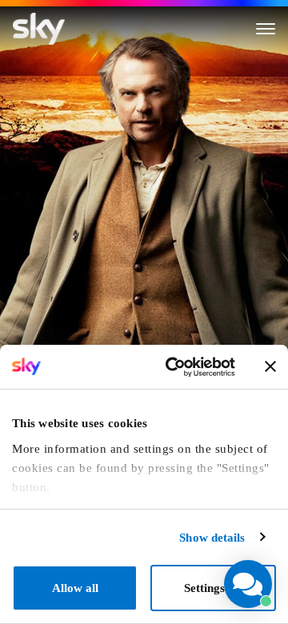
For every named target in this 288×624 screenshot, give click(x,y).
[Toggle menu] (265, 29)
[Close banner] (270, 366)
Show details (212, 537)
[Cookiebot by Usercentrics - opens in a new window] (173, 367)
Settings (204, 588)
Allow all (75, 588)
